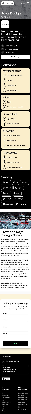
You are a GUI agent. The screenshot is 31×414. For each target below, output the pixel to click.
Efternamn (6, 320)
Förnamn (5, 313)
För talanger (6, 398)
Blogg (20, 407)
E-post (5, 327)
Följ (15, 343)
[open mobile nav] (28, 3)
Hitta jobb (21, 402)
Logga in (22, 3)
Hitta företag (22, 404)
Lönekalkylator (23, 409)
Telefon (5, 333)
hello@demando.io (12, 361)
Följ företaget (15, 57)
